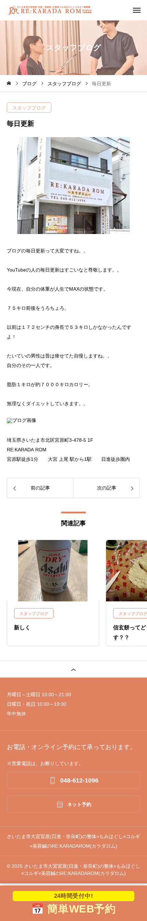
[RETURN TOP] (73, 668)
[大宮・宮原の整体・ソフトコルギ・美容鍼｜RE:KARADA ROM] (77, 10)
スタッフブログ (29, 108)
